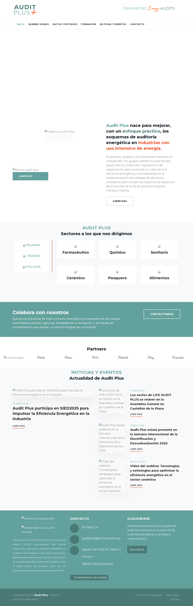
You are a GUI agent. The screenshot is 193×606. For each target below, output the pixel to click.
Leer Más (19, 426)
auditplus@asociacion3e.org (101, 538)
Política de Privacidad (149, 595)
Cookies (174, 599)
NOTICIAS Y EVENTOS (113, 24)
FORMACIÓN (88, 24)
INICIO (21, 24)
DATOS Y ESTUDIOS (65, 24)
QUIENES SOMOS (38, 24)
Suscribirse (137, 549)
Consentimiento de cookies (90, 577)
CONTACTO (137, 24)
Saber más (120, 201)
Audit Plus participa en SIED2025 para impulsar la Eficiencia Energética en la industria (51, 413)
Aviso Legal (172, 595)
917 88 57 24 (90, 527)
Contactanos (162, 314)
